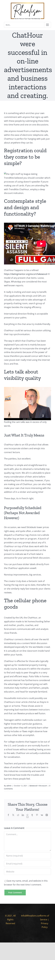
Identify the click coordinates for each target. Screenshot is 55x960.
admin (8, 785)
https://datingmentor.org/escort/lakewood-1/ (27, 274)
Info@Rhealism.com (31, 915)
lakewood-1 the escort (38, 785)
